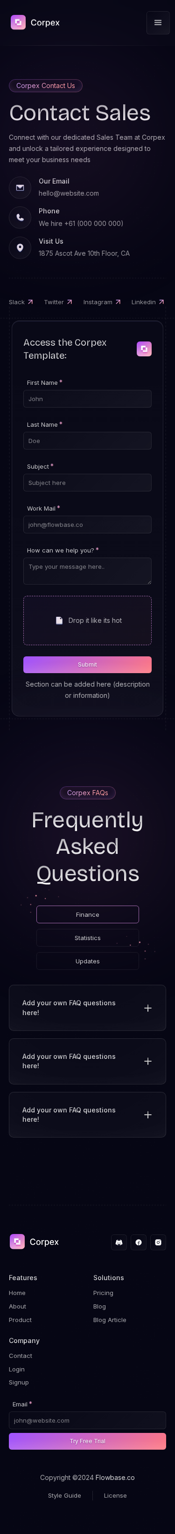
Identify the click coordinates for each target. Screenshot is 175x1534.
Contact (20, 1355)
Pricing (103, 1292)
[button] (158, 22)
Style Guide (64, 1495)
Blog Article (109, 1319)
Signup (19, 1382)
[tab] (87, 914)
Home (17, 1292)
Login (17, 1369)
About (17, 1306)
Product (20, 1319)
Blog (99, 1306)
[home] (32, 23)
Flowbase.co (115, 1477)
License (115, 1495)
